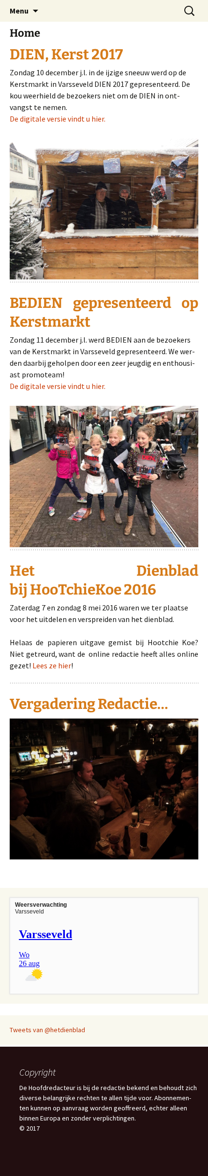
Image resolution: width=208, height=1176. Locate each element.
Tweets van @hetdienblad (47, 1029)
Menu (19, 10)
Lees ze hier (51, 665)
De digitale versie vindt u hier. (57, 119)
